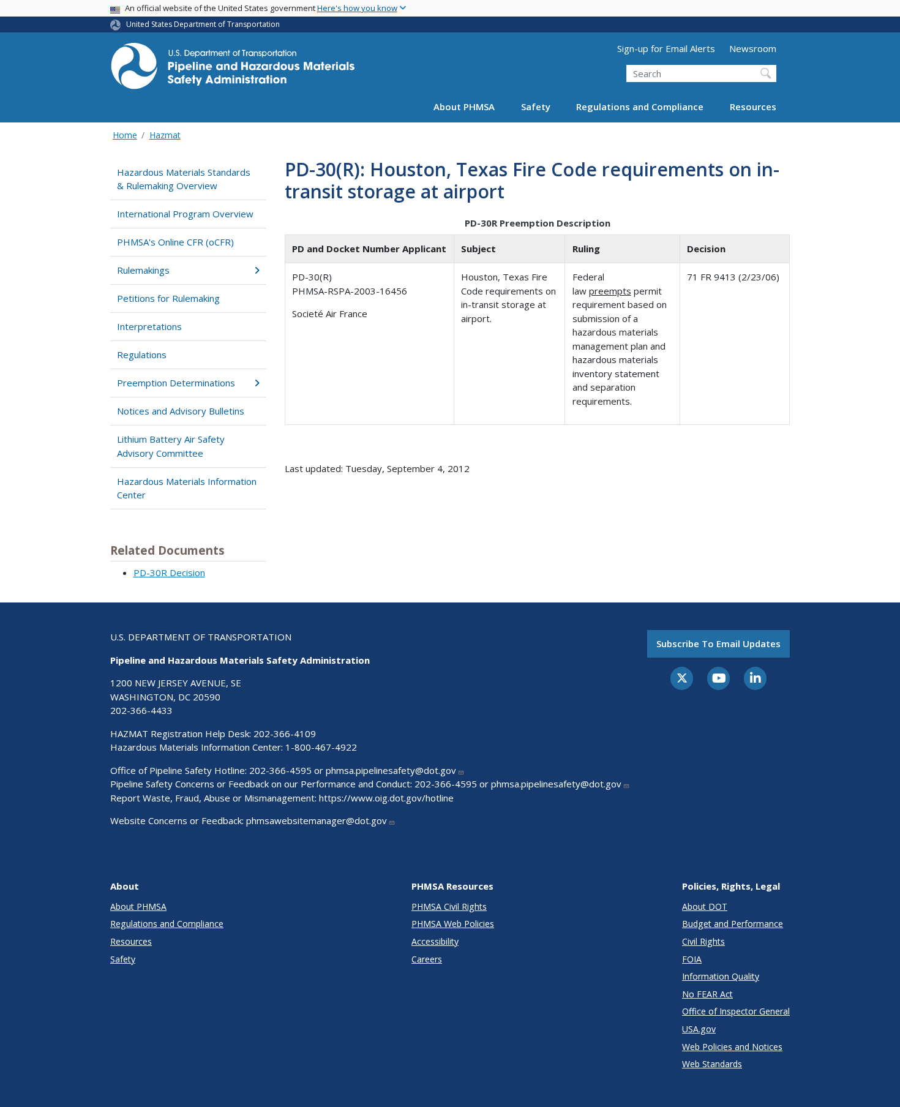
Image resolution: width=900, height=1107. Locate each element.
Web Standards (712, 1064)
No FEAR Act (707, 994)
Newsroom (752, 48)
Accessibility (435, 941)
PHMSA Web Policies (452, 923)
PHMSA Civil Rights (449, 906)
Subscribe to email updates (718, 643)
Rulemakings (143, 270)
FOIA (692, 959)
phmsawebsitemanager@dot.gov (316, 820)
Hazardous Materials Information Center (187, 488)
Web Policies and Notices (732, 1047)
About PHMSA (464, 106)
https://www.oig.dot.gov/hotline (386, 798)
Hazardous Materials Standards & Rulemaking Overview (183, 179)
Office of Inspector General (736, 1011)
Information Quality (720, 976)
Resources (753, 106)
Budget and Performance (732, 923)
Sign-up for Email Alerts (666, 48)
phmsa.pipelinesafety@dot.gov (391, 770)
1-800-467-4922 (321, 747)
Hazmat (165, 135)
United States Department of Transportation (203, 24)
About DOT (704, 906)
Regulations (142, 354)
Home (125, 135)
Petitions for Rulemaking (168, 298)
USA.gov (699, 1029)
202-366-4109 (284, 733)
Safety (535, 106)
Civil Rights (703, 941)
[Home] (232, 69)
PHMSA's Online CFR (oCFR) (175, 242)
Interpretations (149, 326)
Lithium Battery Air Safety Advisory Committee (171, 446)
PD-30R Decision (169, 572)
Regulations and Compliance (639, 106)
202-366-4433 (141, 710)
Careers (426, 959)
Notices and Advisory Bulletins (180, 411)
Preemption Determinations (176, 383)
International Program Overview (185, 214)
